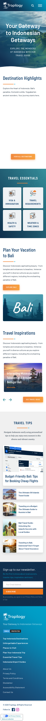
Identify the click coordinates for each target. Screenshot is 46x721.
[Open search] (32, 5)
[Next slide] (10, 399)
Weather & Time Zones (33, 225)
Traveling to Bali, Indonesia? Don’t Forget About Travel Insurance (29, 545)
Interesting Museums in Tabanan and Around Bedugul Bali (21, 378)
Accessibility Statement (14, 687)
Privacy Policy (30, 597)
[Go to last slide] (4, 399)
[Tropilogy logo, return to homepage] (13, 5)
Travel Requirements (33, 202)
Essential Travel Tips (12, 657)
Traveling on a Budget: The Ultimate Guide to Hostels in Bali (28, 509)
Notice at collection (8, 719)
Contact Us (8, 692)
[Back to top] (37, 715)
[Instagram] (17, 709)
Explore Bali (11, 287)
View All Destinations (23, 157)
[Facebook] (13, 709)
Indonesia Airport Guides (14, 662)
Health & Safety (12, 225)
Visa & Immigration (12, 202)
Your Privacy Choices (14, 716)
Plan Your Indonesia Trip (14, 652)
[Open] (40, 5)
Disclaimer (8, 683)
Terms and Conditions (13, 678)
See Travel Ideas (33, 399)
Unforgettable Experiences (15, 643)
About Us (7, 669)
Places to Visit (9, 648)
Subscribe (11, 591)
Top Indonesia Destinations (15, 638)
